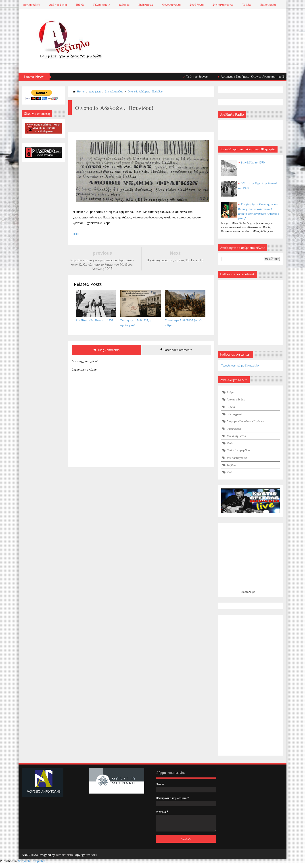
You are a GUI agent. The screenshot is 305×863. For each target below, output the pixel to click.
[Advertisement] (250, 685)
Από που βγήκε (58, 4)
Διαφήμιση (94, 91)
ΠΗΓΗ (76, 234)
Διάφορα (124, 4)
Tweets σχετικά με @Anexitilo (240, 365)
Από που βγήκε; (236, 399)
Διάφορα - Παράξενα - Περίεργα (245, 421)
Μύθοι (230, 443)
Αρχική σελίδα (31, 4)
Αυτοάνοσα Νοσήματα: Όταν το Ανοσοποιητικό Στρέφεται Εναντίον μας (254, 76)
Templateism (64, 855)
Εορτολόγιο (248, 592)
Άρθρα (230, 392)
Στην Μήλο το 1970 (253, 162)
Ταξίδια (246, 4)
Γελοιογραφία (101, 4)
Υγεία (230, 472)
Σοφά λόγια (197, 4)
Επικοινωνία (268, 4)
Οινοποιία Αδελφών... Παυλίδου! (145, 91)
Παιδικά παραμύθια (238, 450)
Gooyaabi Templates (31, 861)
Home (81, 91)
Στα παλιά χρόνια (223, 4)
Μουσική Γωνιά (236, 436)
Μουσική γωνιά (171, 4)
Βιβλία (80, 4)
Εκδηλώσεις (145, 4)
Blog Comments (108, 350)
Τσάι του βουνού (184, 76)
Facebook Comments (177, 350)
